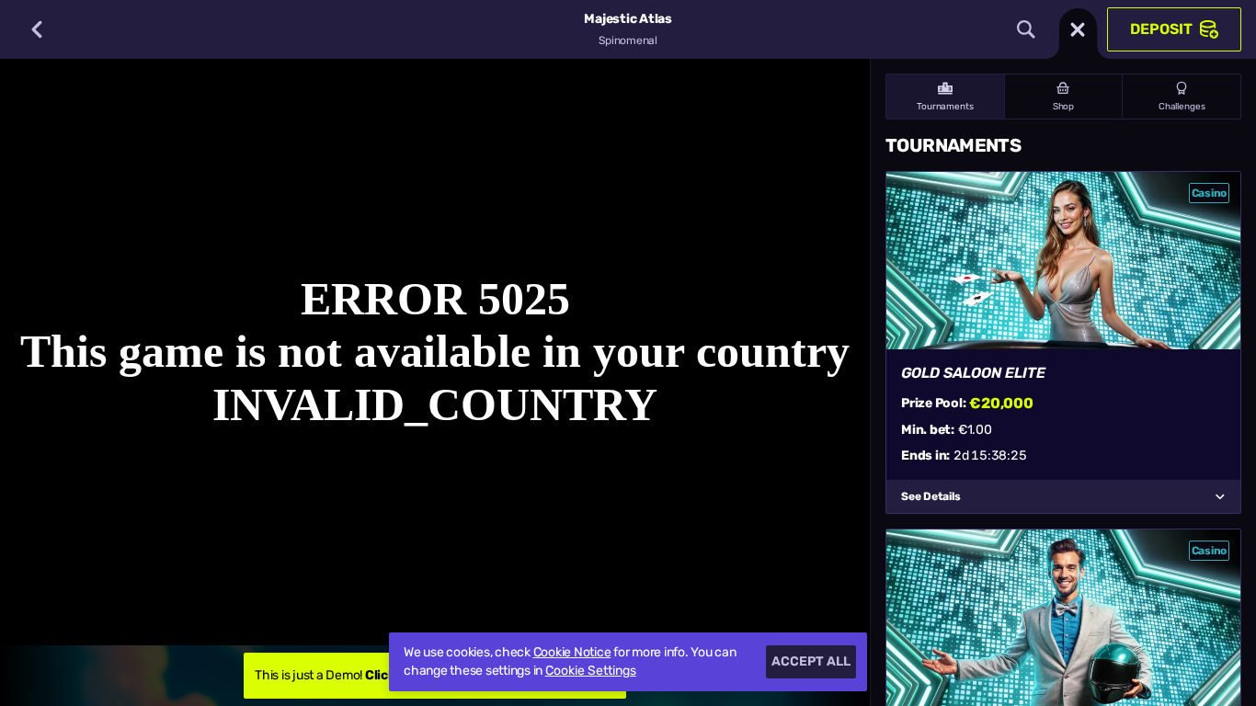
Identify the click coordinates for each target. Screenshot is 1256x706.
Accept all (811, 661)
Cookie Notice (572, 652)
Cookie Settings (590, 671)
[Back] (37, 29)
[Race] (1078, 29)
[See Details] (1220, 496)
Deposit (1161, 29)
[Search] (1026, 29)
